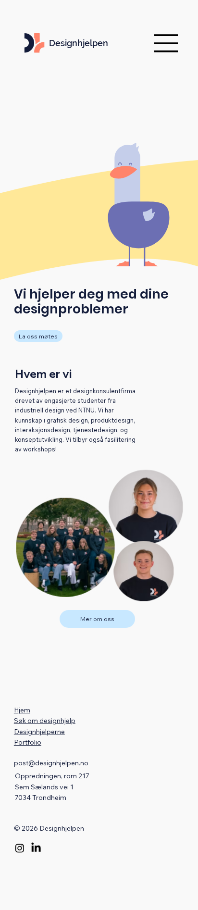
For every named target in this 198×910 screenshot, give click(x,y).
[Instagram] (19, 848)
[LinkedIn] (36, 848)
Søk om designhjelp (44, 720)
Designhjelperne (39, 731)
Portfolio (27, 742)
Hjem (22, 710)
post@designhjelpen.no (51, 763)
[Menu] (166, 43)
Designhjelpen (78, 43)
